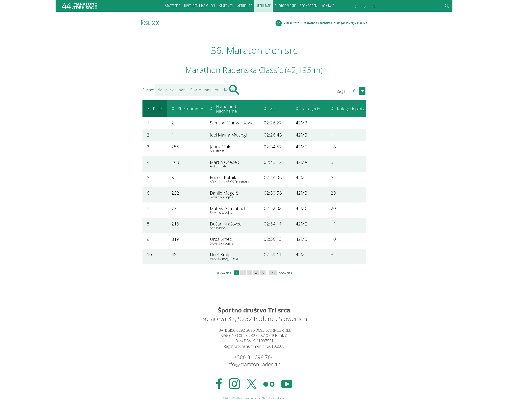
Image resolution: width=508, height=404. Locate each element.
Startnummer (191, 109)
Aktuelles (244, 6)
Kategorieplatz (351, 109)
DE (373, 6)
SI (356, 6)
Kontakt (327, 6)
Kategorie (311, 109)
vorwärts (285, 273)
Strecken (226, 6)
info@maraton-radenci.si (254, 364)
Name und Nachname (226, 108)
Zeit (273, 109)
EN (365, 6)
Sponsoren (308, 6)
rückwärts (224, 273)
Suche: (148, 90)
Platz (157, 109)
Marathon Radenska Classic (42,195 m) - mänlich (335, 23)
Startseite (172, 6)
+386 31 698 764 (254, 357)
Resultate (263, 6)
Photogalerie (285, 6)
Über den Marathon (199, 6)
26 (273, 273)
